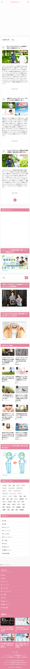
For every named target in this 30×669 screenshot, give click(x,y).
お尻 (10, 485)
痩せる (14, 504)
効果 (8, 499)
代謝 (25, 496)
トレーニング (13, 493)
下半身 (15, 496)
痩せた (9, 504)
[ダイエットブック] (15, 2)
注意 (23, 501)
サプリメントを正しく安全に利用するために (15, 660)
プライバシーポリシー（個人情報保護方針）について (15, 655)
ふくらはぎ (6, 534)
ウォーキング (12, 488)
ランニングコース (8, 537)
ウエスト (5, 488)
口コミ (16, 499)
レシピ (10, 496)
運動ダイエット (7, 550)
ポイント (20, 493)
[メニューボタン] (2, 2)
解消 (9, 509)
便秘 (4, 499)
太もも (4, 501)
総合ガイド (6, 547)
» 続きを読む (5, 270)
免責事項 (18, 662)
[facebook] (13, 652)
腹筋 (24, 507)
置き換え (9, 507)
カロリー (5, 491)
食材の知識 (6, 553)
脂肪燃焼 (19, 507)
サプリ (10, 491)
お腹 (14, 485)
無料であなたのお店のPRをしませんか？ (18, 664)
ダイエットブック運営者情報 (10, 662)
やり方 (23, 485)
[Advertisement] (15, 20)
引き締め (10, 501)
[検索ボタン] (28, 2)
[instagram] (17, 652)
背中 (14, 507)
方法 (19, 501)
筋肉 (24, 504)
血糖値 (4, 509)
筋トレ (19, 504)
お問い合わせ (23, 662)
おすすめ (5, 485)
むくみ (18, 485)
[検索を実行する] (26, 277)
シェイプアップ (17, 491)
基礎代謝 (22, 499)
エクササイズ (20, 488)
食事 (17, 509)
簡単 (4, 507)
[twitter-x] (15, 652)
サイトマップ (6, 664)
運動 (13, 509)
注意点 (4, 504)
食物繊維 (22, 509)
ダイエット (5, 493)
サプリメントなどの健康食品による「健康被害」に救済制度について (15, 657)
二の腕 (20, 496)
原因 (12, 499)
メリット (5, 496)
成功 (15, 501)
